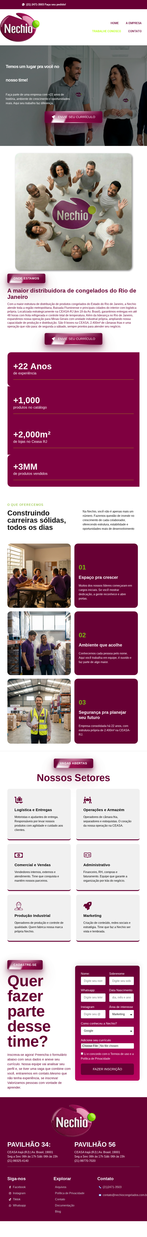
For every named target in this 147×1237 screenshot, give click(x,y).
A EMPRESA (134, 23)
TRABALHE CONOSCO (106, 31)
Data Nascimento (120, 990)
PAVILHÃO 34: (29, 1144)
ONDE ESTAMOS (26, 278)
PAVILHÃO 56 (95, 1144)
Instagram (87, 1007)
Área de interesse (121, 1007)
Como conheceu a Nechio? (99, 1023)
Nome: (85, 973)
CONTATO (135, 31)
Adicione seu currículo (96, 1040)
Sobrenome (116, 973)
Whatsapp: (88, 990)
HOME (115, 23)
